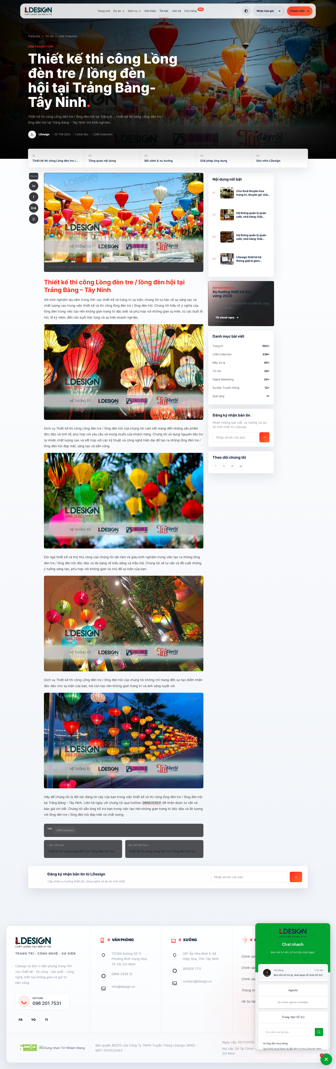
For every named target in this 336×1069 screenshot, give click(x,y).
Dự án (119, 10)
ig (241, 466)
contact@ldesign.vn (197, 981)
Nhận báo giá (269, 10)
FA (21, 1020)
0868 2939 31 (122, 974)
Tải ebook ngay (227, 317)
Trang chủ (103, 10)
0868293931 (151, 803)
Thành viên (300, 10)
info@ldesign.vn (123, 987)
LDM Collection (68, 36)
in (33, 186)
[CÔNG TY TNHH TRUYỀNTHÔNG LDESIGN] (42, 11)
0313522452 (113, 1050)
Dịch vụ (134, 10)
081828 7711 (192, 969)
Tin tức (163, 10)
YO (33, 1020)
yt (232, 466)
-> (264, 437)
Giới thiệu (150, 10)
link (34, 208)
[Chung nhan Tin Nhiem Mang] (62, 1048)
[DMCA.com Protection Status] (27, 1048)
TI (46, 1020)
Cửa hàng (193, 10)
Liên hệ (176, 10)
